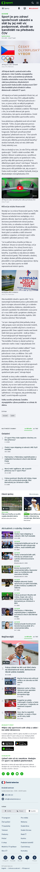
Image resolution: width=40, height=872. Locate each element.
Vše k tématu (33, 494)
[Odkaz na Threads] (21, 773)
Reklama (24, 822)
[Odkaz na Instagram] (3, 773)
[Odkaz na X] (12, 773)
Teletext (5, 830)
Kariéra (23, 838)
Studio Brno (25, 826)
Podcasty (5, 834)
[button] (20, 188)
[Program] (25, 8)
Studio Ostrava (26, 830)
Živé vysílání (6, 822)
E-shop (4, 842)
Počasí (4, 838)
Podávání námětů (27, 842)
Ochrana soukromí (14, 868)
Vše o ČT (4, 851)
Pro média (24, 818)
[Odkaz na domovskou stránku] (10, 3)
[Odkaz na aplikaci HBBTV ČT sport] (8, 749)
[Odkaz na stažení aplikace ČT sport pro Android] (21, 743)
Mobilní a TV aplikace (9, 847)
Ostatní (5, 14)
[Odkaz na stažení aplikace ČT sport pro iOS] (8, 743)
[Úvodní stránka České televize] (10, 782)
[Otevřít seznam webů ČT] (37, 3)
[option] (8, 811)
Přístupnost (26, 868)
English (4, 868)
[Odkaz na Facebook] (8, 773)
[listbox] (20, 811)
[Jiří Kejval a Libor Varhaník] (20, 52)
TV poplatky (6, 826)
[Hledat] (32, 3)
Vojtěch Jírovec (6, 36)
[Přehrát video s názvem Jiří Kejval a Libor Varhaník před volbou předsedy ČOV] (20, 188)
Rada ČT (24, 834)
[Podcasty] (19, 8)
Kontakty (24, 851)
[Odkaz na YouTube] (17, 773)
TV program (6, 818)
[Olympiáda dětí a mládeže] (20, 280)
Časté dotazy (25, 847)
